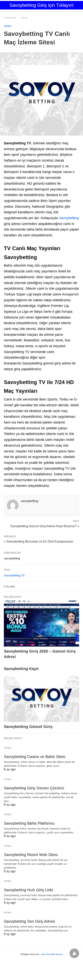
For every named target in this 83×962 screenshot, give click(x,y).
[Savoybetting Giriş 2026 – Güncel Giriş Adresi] (41, 623)
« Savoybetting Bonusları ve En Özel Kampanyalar (38, 541)
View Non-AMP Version (52, 954)
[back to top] (74, 953)
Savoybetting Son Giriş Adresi (29, 921)
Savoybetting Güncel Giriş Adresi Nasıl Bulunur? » (44, 526)
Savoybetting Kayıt (21, 669)
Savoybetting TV (14, 575)
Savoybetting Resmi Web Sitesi (31, 855)
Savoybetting (69, 218)
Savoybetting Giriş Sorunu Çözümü (34, 788)
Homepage (10, 18)
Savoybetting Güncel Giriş (28, 726)
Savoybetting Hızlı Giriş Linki (28, 890)
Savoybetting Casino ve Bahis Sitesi (34, 756)
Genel (25, 18)
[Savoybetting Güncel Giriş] (41, 699)
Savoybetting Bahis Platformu (29, 823)
